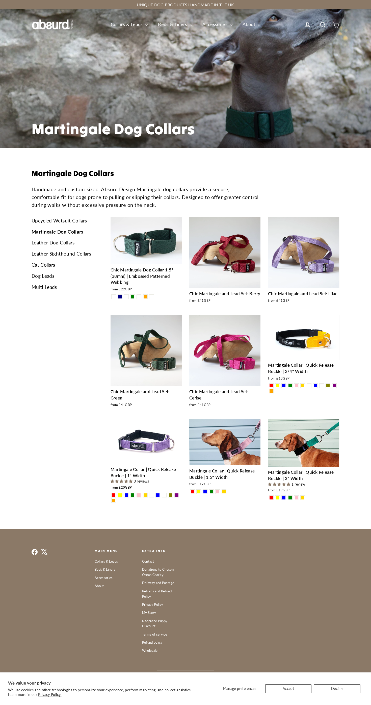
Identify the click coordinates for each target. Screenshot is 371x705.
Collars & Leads (127, 24)
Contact (148, 561)
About (249, 24)
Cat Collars (43, 265)
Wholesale (150, 650)
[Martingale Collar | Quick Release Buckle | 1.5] (192, 492)
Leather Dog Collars (53, 242)
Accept (288, 688)
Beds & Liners (173, 24)
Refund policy (152, 642)
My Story (149, 613)
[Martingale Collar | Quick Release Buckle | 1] (114, 495)
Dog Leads (43, 276)
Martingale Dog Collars (57, 232)
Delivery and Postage (158, 583)
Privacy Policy (152, 604)
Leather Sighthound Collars (61, 254)
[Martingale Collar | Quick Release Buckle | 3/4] (271, 386)
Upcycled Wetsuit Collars (59, 220)
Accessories (215, 24)
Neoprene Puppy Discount (155, 623)
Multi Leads (44, 287)
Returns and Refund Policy (157, 593)
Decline (337, 688)
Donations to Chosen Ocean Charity (158, 572)
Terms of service (154, 634)
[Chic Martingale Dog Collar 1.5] (114, 297)
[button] (122, 481)
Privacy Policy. (49, 694)
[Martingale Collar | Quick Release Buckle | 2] (271, 498)
